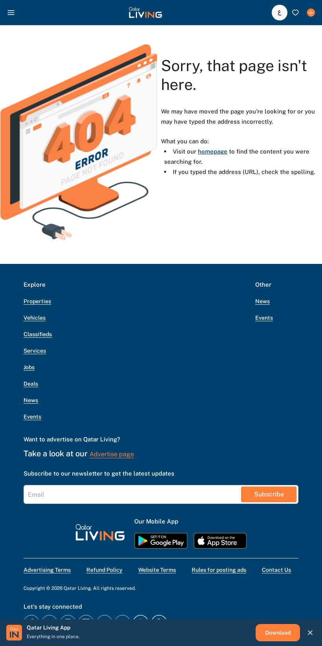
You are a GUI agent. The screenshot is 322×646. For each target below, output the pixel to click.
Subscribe (269, 494)
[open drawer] (11, 12)
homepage (212, 151)
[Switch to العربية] (279, 12)
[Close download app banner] (310, 632)
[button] (145, 12)
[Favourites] (295, 12)
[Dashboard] (311, 12)
